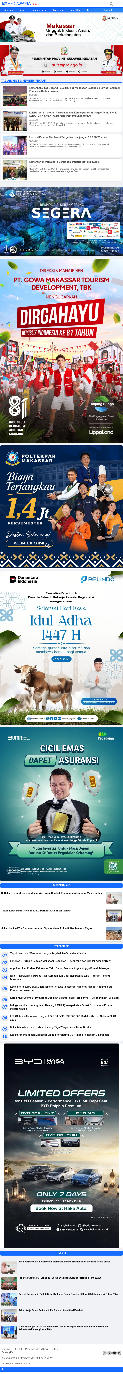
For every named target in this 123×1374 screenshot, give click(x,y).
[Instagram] (119, 1353)
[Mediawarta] (19, 4)
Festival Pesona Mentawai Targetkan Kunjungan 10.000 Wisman (68, 137)
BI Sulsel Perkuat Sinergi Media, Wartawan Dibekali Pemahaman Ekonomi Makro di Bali (64, 1261)
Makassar (58, 10)
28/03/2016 (34, 166)
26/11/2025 (34, 95)
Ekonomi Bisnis (39, 10)
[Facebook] (105, 1353)
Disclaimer (7, 1349)
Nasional (8, 10)
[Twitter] (109, 1353)
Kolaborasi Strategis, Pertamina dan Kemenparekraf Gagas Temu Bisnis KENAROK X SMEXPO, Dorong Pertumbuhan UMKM (73, 114)
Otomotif (107, 10)
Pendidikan (75, 10)
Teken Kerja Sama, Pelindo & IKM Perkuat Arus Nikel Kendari (51, 1310)
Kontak (18, 1349)
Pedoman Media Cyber (36, 1349)
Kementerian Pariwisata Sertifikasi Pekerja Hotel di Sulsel (64, 161)
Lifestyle (91, 10)
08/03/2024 (34, 120)
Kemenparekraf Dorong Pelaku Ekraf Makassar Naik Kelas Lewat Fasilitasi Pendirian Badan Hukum (74, 89)
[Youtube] (114, 1353)
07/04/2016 (34, 141)
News (22, 10)
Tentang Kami (9, 1352)
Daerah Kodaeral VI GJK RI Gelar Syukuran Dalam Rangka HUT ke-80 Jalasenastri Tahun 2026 (68, 1294)
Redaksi (55, 1349)
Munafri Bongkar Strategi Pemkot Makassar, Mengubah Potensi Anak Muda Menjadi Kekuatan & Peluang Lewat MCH (63, 1328)
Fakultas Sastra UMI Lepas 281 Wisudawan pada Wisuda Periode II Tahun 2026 (60, 1278)
